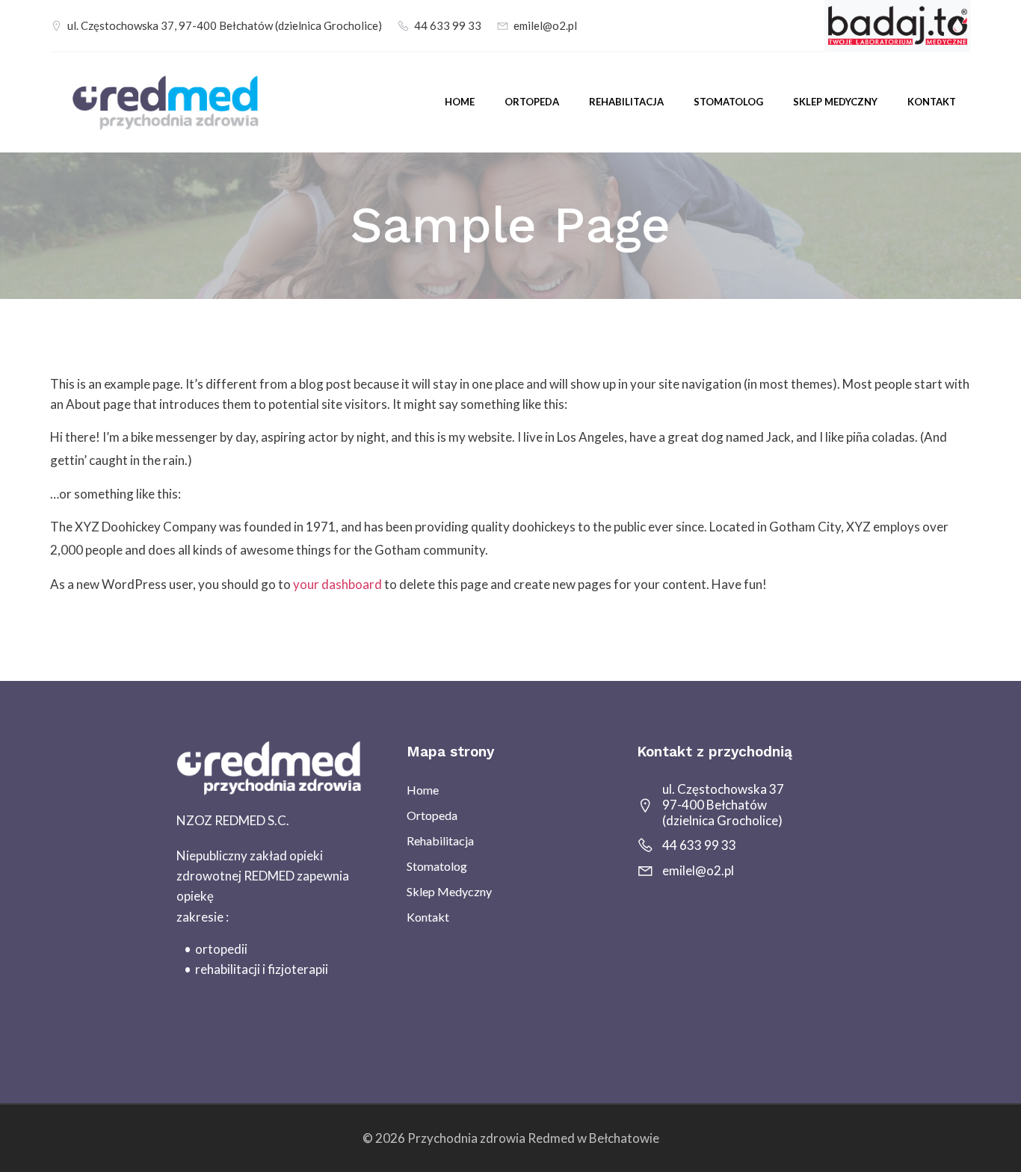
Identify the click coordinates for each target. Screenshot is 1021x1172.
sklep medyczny (835, 102)
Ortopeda (532, 102)
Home (460, 102)
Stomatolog (728, 102)
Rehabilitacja (626, 102)
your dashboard (337, 584)
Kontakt (931, 102)
